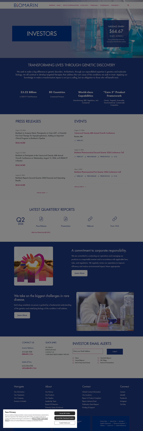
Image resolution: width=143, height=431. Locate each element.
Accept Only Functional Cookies (65, 418)
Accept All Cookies (65, 413)
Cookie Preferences (64, 423)
